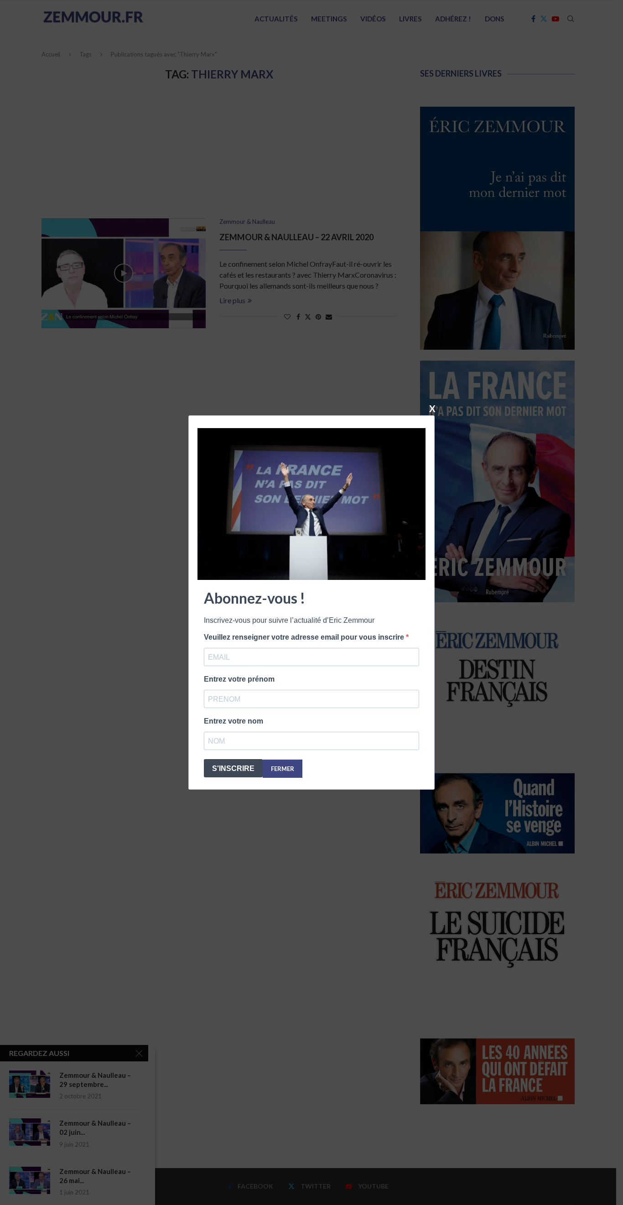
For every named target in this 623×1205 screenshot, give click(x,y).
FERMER (282, 768)
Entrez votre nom (233, 721)
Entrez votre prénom (239, 679)
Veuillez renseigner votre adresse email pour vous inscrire (305, 637)
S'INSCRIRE (233, 768)
